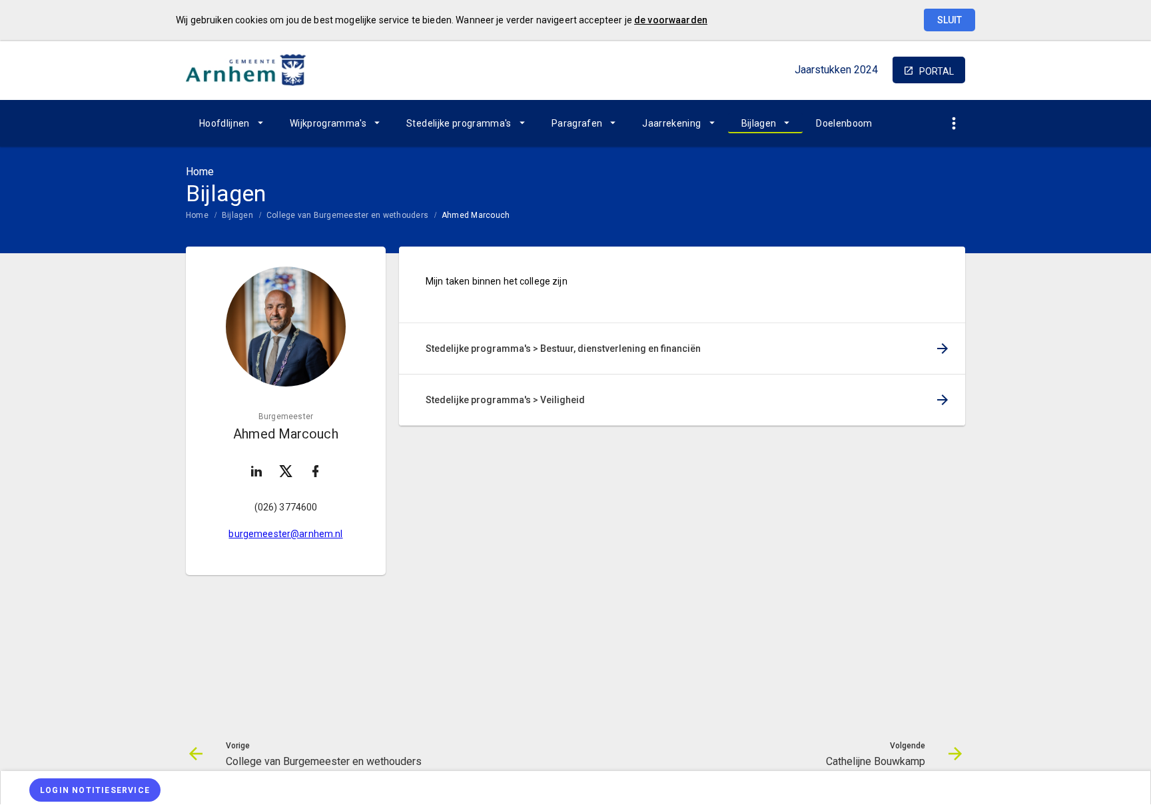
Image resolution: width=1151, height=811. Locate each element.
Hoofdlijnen (224, 123)
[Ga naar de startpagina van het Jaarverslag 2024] (246, 70)
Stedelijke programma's (459, 123)
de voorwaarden (670, 20)
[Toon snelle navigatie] (953, 123)
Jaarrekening (671, 123)
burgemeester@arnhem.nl (285, 533)
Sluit (949, 20)
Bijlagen (759, 123)
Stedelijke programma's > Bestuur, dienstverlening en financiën (563, 348)
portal (936, 71)
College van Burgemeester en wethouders (347, 215)
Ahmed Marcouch (476, 215)
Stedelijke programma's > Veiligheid (505, 400)
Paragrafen (577, 123)
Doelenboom (844, 123)
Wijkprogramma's (328, 123)
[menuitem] (231, 123)
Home (197, 215)
